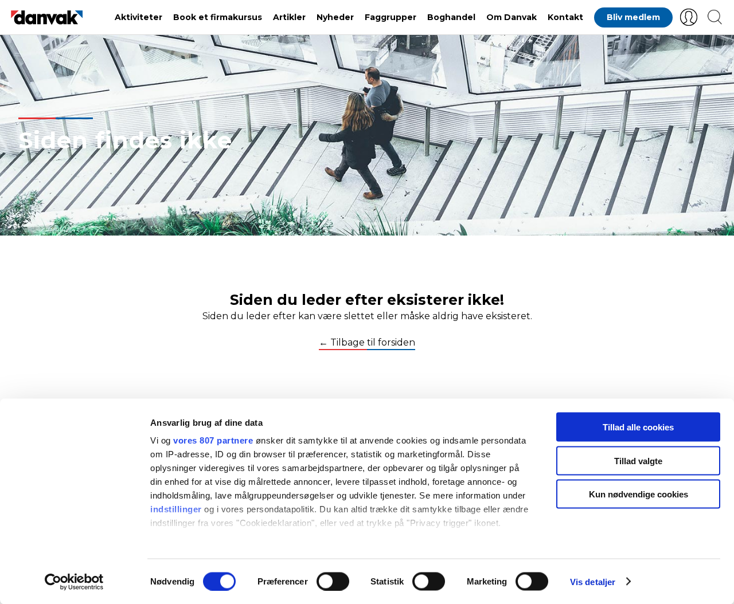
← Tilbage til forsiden (367, 342)
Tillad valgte (638, 460)
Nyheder (335, 17)
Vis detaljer (592, 581)
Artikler (289, 17)
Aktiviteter (138, 17)
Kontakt (565, 17)
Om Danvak (511, 17)
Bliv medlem (633, 17)
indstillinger (176, 509)
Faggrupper (390, 17)
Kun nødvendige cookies (638, 494)
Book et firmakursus (217, 17)
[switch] (333, 581)
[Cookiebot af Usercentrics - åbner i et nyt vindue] (74, 581)
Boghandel (451, 17)
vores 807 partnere (213, 440)
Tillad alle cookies (638, 427)
